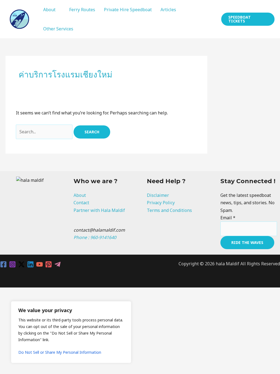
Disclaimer (158, 195)
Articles (168, 10)
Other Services (58, 29)
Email (227, 218)
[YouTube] (39, 264)
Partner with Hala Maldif (99, 210)
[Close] (125, 306)
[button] (248, 19)
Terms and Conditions (169, 210)
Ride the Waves (247, 242)
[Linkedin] (30, 264)
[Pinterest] (48, 264)
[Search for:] (45, 132)
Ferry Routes (82, 10)
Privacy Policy (161, 203)
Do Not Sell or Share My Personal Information (59, 352)
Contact (81, 203)
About (49, 10)
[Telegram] (57, 264)
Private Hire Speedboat (128, 10)
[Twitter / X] (21, 264)
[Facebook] (3, 264)
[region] (71, 332)
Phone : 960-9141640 (95, 237)
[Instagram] (12, 264)
